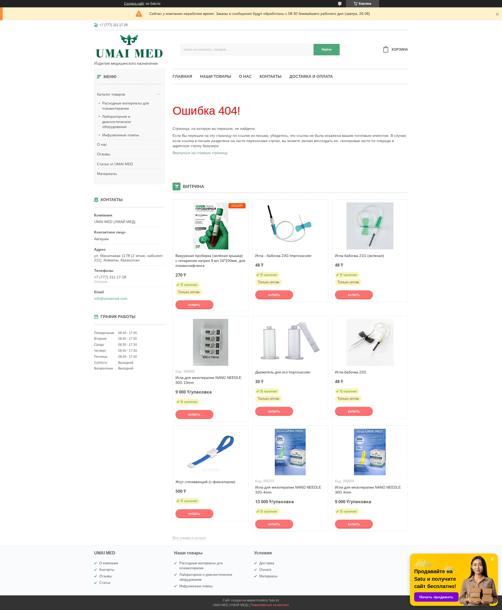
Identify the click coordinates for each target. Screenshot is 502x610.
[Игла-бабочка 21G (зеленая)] (370, 225)
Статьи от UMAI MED (115, 164)
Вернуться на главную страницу (200, 153)
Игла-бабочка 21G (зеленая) (359, 256)
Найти (327, 49)
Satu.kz (274, 600)
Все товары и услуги (189, 538)
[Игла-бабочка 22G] (370, 342)
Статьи (104, 583)
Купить (194, 305)
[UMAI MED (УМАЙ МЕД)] (137, 46)
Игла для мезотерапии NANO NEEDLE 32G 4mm (288, 489)
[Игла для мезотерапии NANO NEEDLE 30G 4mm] (370, 452)
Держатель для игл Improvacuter (283, 372)
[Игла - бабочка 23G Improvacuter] (290, 225)
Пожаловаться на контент (269, 605)
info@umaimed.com (110, 298)
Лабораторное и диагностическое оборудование (116, 121)
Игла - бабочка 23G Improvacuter (283, 256)
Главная (182, 76)
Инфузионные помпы (120, 135)
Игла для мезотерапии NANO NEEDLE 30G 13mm (208, 380)
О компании (108, 563)
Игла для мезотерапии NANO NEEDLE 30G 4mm (368, 489)
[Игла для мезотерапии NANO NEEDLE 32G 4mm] (290, 452)
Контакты (271, 76)
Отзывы (103, 154)
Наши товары (215, 76)
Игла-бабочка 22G (350, 372)
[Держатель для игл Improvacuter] (290, 342)
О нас (102, 144)
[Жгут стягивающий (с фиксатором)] (210, 452)
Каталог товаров (111, 94)
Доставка (266, 563)
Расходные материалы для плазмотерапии (125, 105)
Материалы (107, 174)
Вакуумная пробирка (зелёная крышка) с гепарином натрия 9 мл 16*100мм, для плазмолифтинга (210, 261)
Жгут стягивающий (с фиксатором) (205, 482)
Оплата (265, 570)
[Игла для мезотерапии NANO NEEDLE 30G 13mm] (210, 342)
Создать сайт (134, 3)
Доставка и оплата (311, 76)
